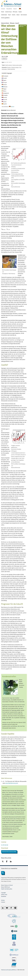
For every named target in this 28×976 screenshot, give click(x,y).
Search (15, 9)
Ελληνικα (5, 86)
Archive (3, 900)
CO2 (20, 67)
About (18, 15)
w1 (17, 746)
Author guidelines (5, 18)
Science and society (17, 65)
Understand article (22, 26)
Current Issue (8, 12)
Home (2, 12)
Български (5, 76)
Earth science (8, 65)
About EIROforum (5, 887)
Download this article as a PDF (9, 851)
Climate (9, 67)
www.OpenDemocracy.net (11, 783)
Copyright (3, 892)
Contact (3, 9)
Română (5, 97)
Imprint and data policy (6, 889)
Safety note (4, 894)
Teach (9, 15)
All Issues (15, 12)
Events (13, 15)
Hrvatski (5, 78)
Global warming (11, 69)
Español (5, 104)
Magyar (4, 89)
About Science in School (7, 885)
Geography (4, 69)
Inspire (20, 12)
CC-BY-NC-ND (4, 845)
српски (4, 101)
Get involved (24, 15)
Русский (5, 99)
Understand (4, 15)
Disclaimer (3, 896)
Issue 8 (17, 23)
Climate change (15, 67)
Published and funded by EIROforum (9, 970)
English (4, 80)
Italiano (4, 91)
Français (5, 82)
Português (5, 95)
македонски (6, 93)
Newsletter (9, 9)
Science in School (5, 23)
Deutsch (5, 84)
